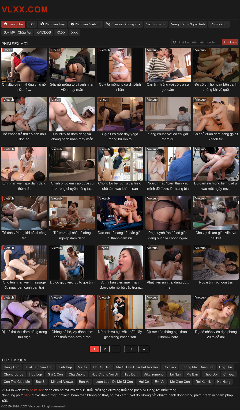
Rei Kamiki (203, 381)
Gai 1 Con (55, 374)
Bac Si (40, 381)
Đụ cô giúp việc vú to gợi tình (72, 282)
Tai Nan (175, 374)
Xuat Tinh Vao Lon (38, 367)
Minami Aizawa (62, 381)
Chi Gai (228, 374)
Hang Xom (11, 367)
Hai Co (144, 381)
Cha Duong (77, 374)
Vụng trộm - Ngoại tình (188, 24)
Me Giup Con (180, 381)
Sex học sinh (155, 24)
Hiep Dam (131, 374)
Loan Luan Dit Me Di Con (114, 381)
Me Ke (82, 367)
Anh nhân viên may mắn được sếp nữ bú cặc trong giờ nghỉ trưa (120, 287)
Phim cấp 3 (219, 24)
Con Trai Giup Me (17, 381)
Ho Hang (223, 381)
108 (131, 349)
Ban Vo (84, 381)
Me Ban (192, 374)
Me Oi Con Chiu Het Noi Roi (137, 367)
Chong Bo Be (13, 374)
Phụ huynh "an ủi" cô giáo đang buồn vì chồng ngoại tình (168, 238)
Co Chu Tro (101, 367)
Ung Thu (225, 367)
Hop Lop (35, 374)
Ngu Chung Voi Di (104, 374)
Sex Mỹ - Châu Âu (17, 32)
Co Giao (170, 367)
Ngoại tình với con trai (215, 282)
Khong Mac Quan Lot (197, 367)
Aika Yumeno (154, 374)
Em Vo (159, 381)
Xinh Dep (65, 367)
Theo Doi (211, 374)
